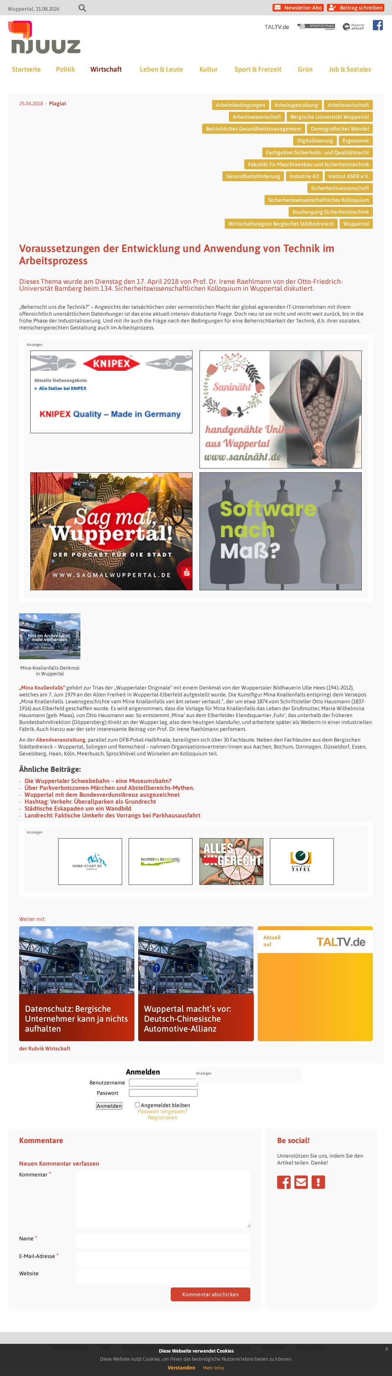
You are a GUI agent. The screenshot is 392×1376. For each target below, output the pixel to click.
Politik (65, 69)
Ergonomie (356, 141)
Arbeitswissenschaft (257, 117)
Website (29, 1273)
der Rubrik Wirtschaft (44, 1048)
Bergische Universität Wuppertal (330, 117)
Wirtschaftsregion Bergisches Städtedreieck (281, 224)
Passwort (107, 1093)
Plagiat (57, 103)
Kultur (208, 69)
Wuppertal (356, 224)
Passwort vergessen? (162, 1111)
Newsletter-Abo (303, 8)
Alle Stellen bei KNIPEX (60, 388)
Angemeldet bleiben (165, 1105)
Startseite (26, 69)
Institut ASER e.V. (348, 176)
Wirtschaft (106, 69)
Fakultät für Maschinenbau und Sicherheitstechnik (308, 164)
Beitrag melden (318, 1182)
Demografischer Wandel (340, 129)
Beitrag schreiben (361, 8)
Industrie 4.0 (304, 176)
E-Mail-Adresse (39, 1256)
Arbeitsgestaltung (296, 105)
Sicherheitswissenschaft (340, 188)
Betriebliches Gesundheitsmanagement (253, 129)
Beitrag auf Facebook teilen (284, 1182)
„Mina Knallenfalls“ (42, 688)
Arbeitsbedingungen (240, 105)
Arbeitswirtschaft (348, 105)
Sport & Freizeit (258, 69)
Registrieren (163, 1117)
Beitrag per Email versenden (301, 1182)
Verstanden (181, 1368)
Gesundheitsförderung (253, 176)
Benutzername (107, 1083)
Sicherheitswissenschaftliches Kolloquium (318, 200)
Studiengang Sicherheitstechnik (330, 212)
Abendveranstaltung (60, 740)
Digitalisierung (315, 141)
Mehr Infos (213, 1368)
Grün (305, 69)
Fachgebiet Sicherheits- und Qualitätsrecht (317, 152)
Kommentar (35, 1174)
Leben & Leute (161, 69)
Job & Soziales (350, 69)
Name (28, 1238)
